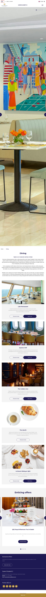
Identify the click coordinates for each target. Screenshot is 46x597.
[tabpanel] (23, 126)
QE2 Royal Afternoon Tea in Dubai (23, 529)
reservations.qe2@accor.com (10, 577)
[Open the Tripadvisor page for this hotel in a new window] (13, 586)
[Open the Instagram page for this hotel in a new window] (7, 586)
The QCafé (23, 430)
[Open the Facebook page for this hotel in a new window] (4, 586)
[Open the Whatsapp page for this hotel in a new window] (10, 586)
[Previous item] (1, 518)
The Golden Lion (23, 389)
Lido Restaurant (23, 306)
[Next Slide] (45, 114)
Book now (30, 316)
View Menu (30, 398)
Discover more (16, 316)
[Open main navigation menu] (42, 5)
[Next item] (45, 518)
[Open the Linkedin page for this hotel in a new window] (16, 586)
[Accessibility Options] (2, 1)
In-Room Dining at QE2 (23, 471)
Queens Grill (23, 347)
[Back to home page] (4, 5)
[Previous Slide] (1, 114)
